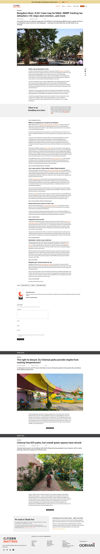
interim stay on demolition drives (54, 170)
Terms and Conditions (66, 543)
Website (18, 330)
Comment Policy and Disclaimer (68, 545)
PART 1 (60, 2)
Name (18, 321)
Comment (19, 309)
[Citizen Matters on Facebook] (7, 549)
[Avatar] (20, 295)
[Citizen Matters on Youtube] (13, 549)
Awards (33, 544)
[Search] (86, 6)
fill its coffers (48, 148)
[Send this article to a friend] (85, 69)
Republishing (64, 544)
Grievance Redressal (66, 546)
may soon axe (62, 71)
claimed (35, 193)
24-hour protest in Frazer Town (50, 205)
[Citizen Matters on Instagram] (4, 549)
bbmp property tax (25, 285)
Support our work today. (29, 527)
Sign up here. (48, 536)
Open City (49, 545)
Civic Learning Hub (50, 544)
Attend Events (49, 543)
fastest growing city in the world (46, 264)
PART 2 (66, 2)
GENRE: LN (33, 285)
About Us (33, 542)
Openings (33, 545)
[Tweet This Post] (85, 71)
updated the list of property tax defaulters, (50, 124)
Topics (63, 6)
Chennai (19, 357)
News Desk (21, 19)
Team (33, 543)
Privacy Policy (65, 542)
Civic (45, 19)
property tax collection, (56, 158)
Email (18, 325)
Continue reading (50, 428)
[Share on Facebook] (85, 75)
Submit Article (76, 6)
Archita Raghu (21, 365)
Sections (69, 6)
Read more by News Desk (31, 297)
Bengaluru (19, 10)
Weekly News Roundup (41, 285)
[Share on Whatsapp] (85, 73)
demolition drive (37, 179)
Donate (82, 6)
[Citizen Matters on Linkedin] (10, 549)
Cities (57, 6)
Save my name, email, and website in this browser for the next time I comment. (31, 335)
